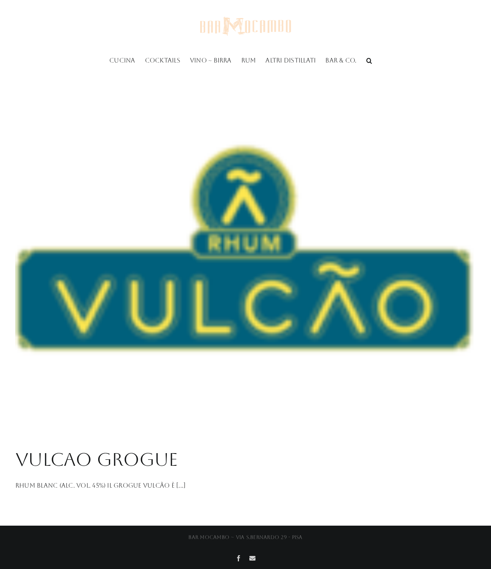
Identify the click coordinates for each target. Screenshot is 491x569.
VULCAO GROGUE (96, 459)
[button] (369, 60)
